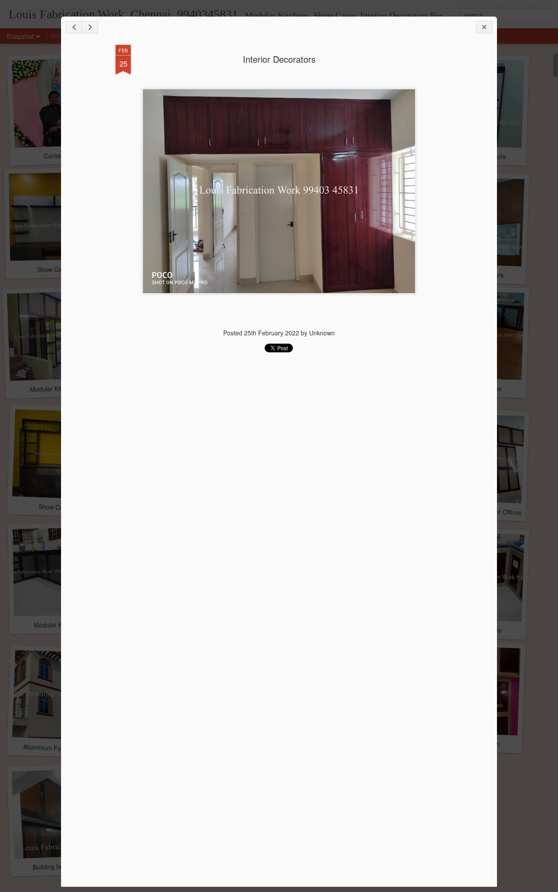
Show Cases (54, 269)
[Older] (90, 27)
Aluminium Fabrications (55, 747)
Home (59, 35)
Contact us (59, 155)
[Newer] (73, 27)
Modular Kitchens (54, 388)
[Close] (484, 27)
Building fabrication (58, 866)
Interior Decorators (279, 59)
